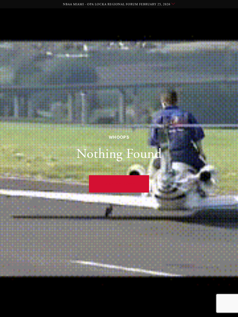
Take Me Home (119, 183)
